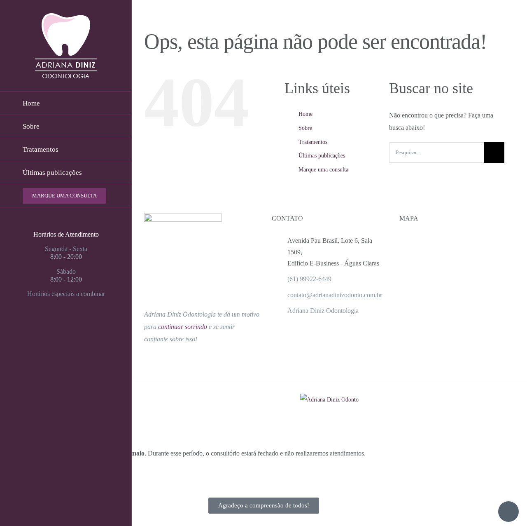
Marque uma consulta (323, 170)
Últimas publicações (321, 156)
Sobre (305, 128)
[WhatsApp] (80, 326)
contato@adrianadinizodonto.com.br (334, 294)
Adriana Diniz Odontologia (323, 310)
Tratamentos (312, 142)
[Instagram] (66, 326)
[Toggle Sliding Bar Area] (508, 511)
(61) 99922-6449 (309, 278)
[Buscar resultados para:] (436, 151)
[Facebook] (51, 326)
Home (305, 114)
